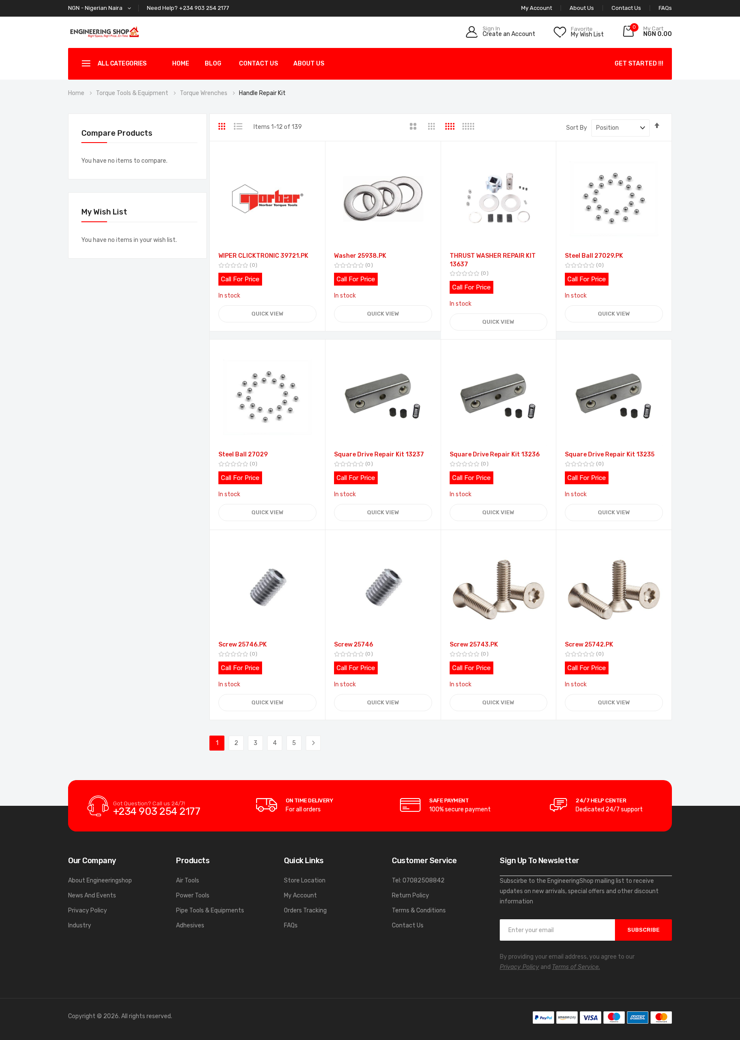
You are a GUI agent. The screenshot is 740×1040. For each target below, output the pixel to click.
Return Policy (410, 895)
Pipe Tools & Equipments (210, 910)
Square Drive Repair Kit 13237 (379, 454)
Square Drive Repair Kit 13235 (609, 454)
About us (308, 63)
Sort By (576, 127)
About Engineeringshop (100, 880)
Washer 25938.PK (360, 255)
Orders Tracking (305, 910)
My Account (300, 895)
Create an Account (509, 34)
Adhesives (190, 925)
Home (180, 63)
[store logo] (104, 32)
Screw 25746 (353, 644)
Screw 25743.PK (474, 644)
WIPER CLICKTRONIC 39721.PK (263, 255)
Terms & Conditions (419, 910)
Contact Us (626, 8)
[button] (101, 8)
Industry (79, 925)
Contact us (258, 63)
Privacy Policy (87, 910)
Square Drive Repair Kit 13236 (495, 454)
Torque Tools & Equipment (133, 93)
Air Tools (187, 880)
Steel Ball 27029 (243, 454)
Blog (213, 63)
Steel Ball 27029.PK (594, 255)
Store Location (304, 880)
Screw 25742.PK (589, 644)
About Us (582, 8)
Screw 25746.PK (242, 644)
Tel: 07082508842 (418, 880)
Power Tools (192, 895)
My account (536, 8)
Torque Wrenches (204, 93)
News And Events (92, 895)
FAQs (665, 8)
